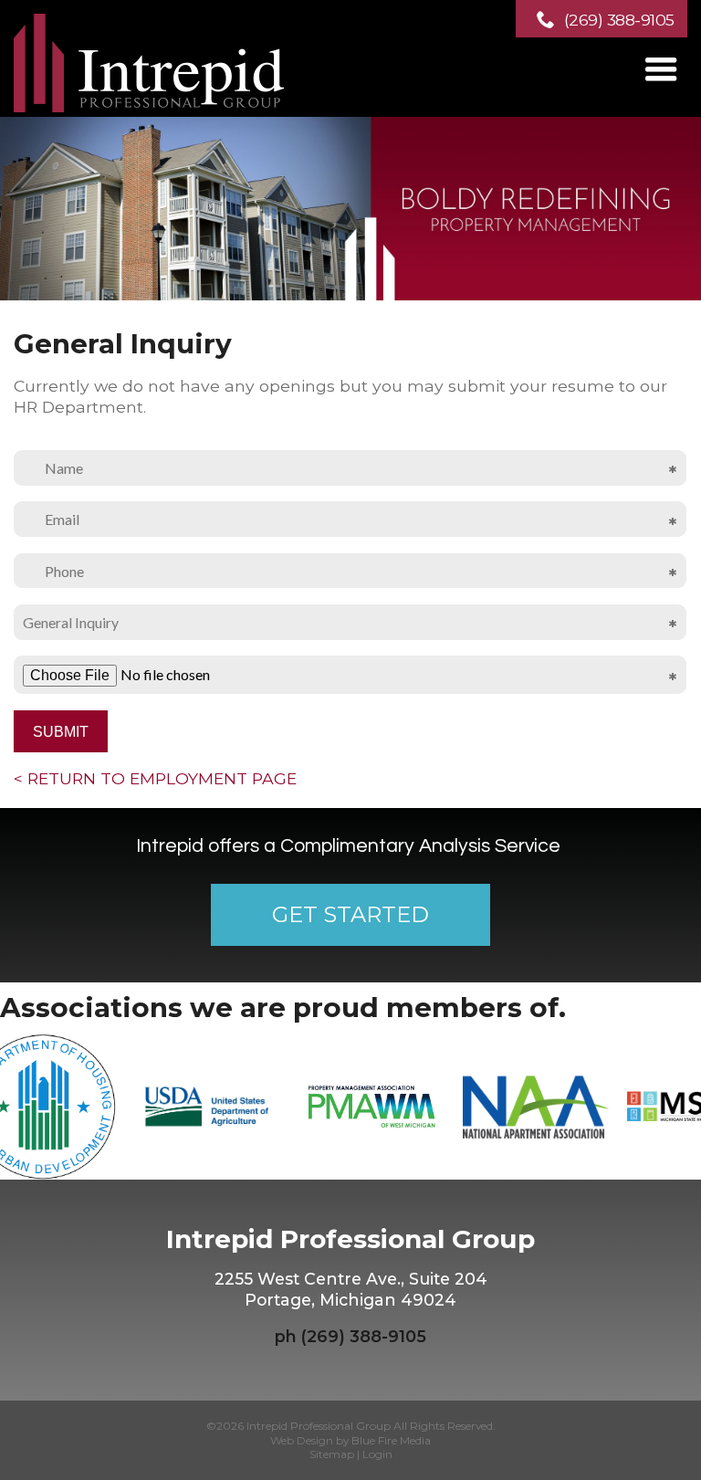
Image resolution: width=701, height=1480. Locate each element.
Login (377, 1454)
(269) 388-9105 (619, 19)
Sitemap (331, 1454)
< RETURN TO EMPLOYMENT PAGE (155, 778)
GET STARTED (350, 914)
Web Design (301, 1440)
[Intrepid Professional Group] (151, 106)
